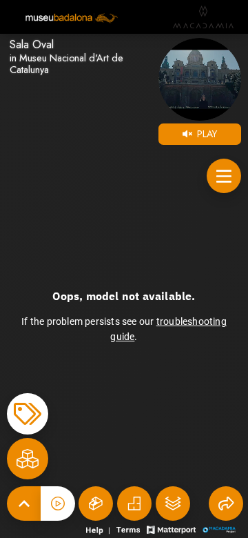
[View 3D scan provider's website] (219, 529)
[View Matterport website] (171, 529)
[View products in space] (224, 176)
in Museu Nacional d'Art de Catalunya (66, 64)
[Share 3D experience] (226, 503)
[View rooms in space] (27, 458)
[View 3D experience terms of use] (129, 529)
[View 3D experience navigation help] (99, 529)
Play (205, 134)
